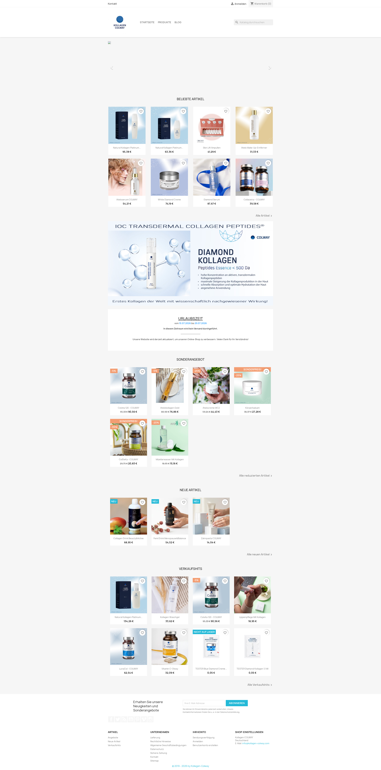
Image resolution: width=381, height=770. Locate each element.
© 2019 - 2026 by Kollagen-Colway (190, 766)
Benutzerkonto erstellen (205, 745)
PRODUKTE (164, 22)
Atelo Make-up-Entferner (254, 147)
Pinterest (137, 719)
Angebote (113, 737)
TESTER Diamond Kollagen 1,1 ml (252, 668)
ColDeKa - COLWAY (128, 459)
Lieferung (155, 737)
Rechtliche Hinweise (160, 741)
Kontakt (112, 3)
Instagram (150, 719)
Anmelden (198, 741)
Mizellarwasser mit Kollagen (170, 459)
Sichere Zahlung (158, 753)
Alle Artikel (264, 216)
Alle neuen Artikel (260, 554)
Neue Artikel (114, 741)
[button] (120, 66)
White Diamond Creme (169, 199)
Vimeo (144, 719)
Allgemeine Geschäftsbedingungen (168, 745)
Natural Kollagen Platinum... (127, 147)
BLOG (178, 22)
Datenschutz (157, 749)
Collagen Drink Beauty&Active (128, 538)
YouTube (131, 719)
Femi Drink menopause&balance (170, 538)
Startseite (147, 22)
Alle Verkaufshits (260, 685)
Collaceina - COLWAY (254, 199)
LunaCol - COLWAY (128, 668)
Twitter (118, 719)
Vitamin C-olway (170, 668)
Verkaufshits (114, 745)
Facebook (111, 719)
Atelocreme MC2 (211, 407)
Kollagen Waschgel (169, 617)
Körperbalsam (252, 407)
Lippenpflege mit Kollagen (252, 617)
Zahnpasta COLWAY (211, 538)
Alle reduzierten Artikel (256, 476)
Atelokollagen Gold (169, 407)
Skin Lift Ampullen (212, 147)
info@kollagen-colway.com (255, 743)
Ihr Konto (199, 732)
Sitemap (154, 760)
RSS (124, 719)
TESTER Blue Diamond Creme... (211, 668)
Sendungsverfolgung (203, 737)
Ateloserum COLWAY (126, 199)
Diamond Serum (212, 199)
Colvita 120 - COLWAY (128, 407)
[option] (190, 66)
